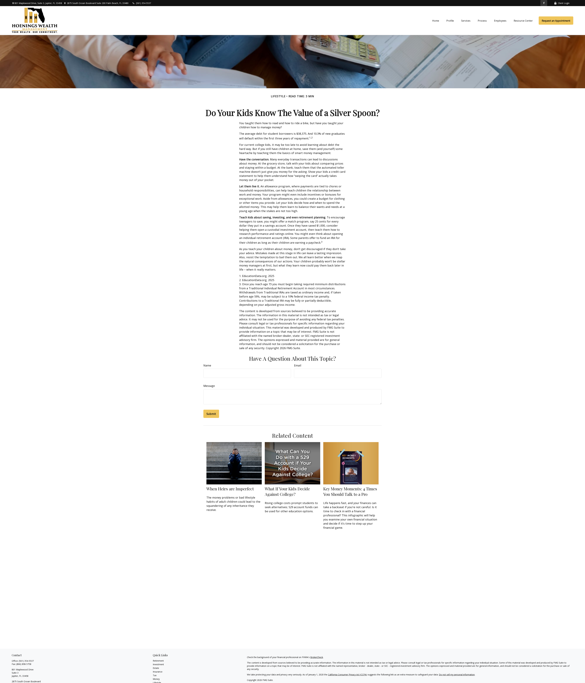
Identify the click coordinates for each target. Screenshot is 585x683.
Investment (158, 664)
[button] (435, 20)
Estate (156, 668)
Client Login (563, 3)
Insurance (157, 671)
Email (297, 365)
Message (209, 386)
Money (156, 679)
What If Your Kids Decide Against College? (287, 491)
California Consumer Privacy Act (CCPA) (347, 674)
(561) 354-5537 (143, 3)
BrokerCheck (316, 657)
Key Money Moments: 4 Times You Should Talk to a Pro (350, 491)
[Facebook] (543, 3)
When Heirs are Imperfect (230, 488)
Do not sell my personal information (457, 674)
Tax (154, 675)
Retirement (158, 660)
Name (207, 365)
